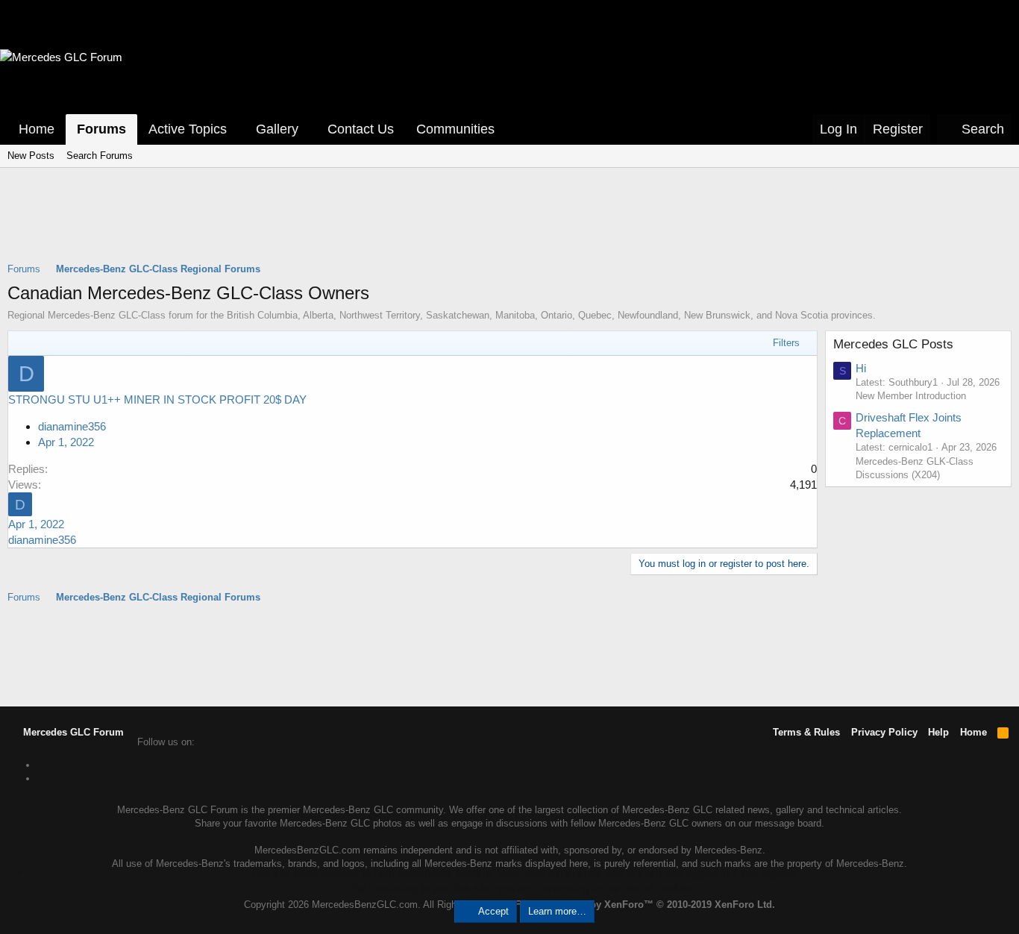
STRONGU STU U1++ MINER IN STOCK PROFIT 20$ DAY (157, 399)
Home (36, 129)
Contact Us (360, 129)
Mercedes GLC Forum (72, 732)
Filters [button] (786, 342)
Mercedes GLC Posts (893, 344)
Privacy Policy (884, 732)
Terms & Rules (806, 732)
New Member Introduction (911, 395)
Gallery (277, 129)
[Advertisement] (509, 224)
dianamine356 (72, 426)
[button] (237, 129)
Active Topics (187, 129)
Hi (861, 368)
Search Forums (99, 155)
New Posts (30, 155)
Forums (101, 129)
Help (938, 732)
